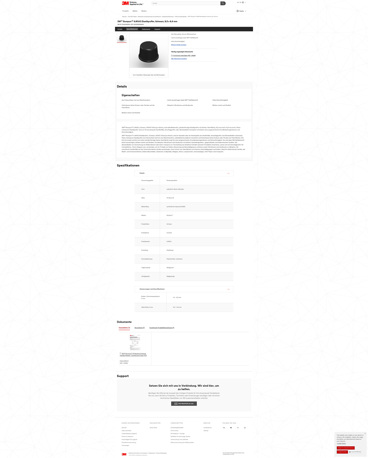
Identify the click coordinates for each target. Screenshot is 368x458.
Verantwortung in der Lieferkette (179, 439)
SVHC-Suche (174, 430)
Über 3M (124, 427)
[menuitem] (120, 29)
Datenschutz (152, 453)
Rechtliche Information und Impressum (138, 453)
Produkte (125, 11)
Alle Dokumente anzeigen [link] (179, 59)
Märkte (135, 11)
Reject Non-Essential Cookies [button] (345, 448)
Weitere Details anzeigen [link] (178, 45)
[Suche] (223, 3)
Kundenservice (208, 427)
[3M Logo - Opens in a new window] (133, 3)
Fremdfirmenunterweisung (129, 442)
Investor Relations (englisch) (129, 433)
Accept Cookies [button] (342, 452)
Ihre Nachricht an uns (185, 403)
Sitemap (206, 430)
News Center (153, 427)
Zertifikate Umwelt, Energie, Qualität (180, 436)
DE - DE (239, 2)
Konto (241, 11)
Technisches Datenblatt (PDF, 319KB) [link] (184, 55)
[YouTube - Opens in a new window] (231, 427)
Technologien (125, 445)
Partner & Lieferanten (127, 436)
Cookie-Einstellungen (161, 453)
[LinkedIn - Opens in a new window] (224, 427)
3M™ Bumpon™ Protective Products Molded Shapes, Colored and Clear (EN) (133, 354)
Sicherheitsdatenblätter (177, 427)
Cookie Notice (341, 443)
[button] (355, 451)
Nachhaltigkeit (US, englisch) (129, 439)
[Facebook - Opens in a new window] (238, 427)
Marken (144, 11)
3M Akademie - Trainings (177, 433)
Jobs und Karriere (126, 430)
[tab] (124, 328)
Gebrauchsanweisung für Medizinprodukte (182, 442)
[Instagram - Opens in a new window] (244, 427)
